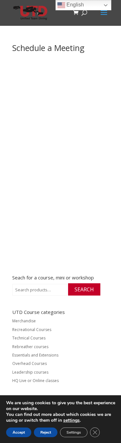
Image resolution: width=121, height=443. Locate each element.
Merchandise (24, 321)
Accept (19, 432)
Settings (73, 432)
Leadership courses (30, 372)
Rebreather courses (30, 346)
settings (71, 420)
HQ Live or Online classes (35, 380)
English (74, 4)
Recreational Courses (31, 329)
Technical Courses (28, 338)
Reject (45, 432)
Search (84, 289)
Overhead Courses (29, 363)
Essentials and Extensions (35, 355)
